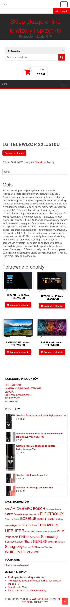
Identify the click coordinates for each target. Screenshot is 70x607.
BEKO (27, 508)
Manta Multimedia (39, 531)
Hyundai (16, 525)
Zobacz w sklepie (14, 153)
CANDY (9, 514)
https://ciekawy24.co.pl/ (17, 565)
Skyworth (61, 541)
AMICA (15, 508)
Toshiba (48, 547)
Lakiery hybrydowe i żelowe (23, 388)
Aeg (7, 509)
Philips (24, 536)
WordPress (39, 598)
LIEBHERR (14, 530)
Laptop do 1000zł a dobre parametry (27, 590)
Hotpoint (8, 525)
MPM (60, 530)
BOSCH (39, 508)
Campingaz (50, 509)
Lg (53, 162)
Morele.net (52, 531)
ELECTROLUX (52, 513)
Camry (58, 509)
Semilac (9, 541)
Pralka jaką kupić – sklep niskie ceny (27, 577)
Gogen (16, 519)
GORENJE (28, 518)
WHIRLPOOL (15, 551)
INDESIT (27, 525)
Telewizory (40, 162)
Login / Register (61, 10)
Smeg (10, 546)
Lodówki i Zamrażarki (18, 394)
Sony (19, 546)
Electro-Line (33, 514)
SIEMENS (40, 541)
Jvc (35, 525)
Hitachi (50, 518)
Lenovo (9, 391)
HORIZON (59, 519)
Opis (7, 171)
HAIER (41, 519)
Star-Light (27, 547)
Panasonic (11, 537)
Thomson (39, 547)
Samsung (49, 536)
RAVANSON (35, 537)
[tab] (6, 172)
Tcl (33, 547)
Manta (27, 531)
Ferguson (9, 519)
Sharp (28, 541)
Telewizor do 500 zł (18, 587)
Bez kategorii (13, 385)
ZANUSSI (33, 552)
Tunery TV (11, 401)
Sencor (19, 541)
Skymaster (52, 541)
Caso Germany (21, 514)
